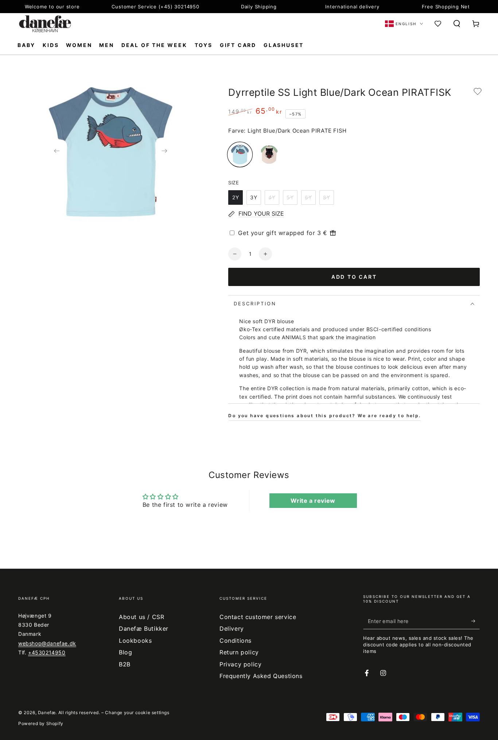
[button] (456, 24)
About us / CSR (141, 616)
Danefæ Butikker (143, 628)
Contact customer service (257, 616)
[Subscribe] (475, 621)
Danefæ (47, 712)
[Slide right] (164, 151)
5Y (290, 197)
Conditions (235, 640)
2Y (235, 197)
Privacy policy (240, 664)
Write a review (313, 500)
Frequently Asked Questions (261, 676)
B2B (125, 664)
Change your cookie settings (137, 712)
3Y (253, 197)
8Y (326, 197)
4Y (272, 197)
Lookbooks (135, 640)
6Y (308, 197)
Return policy (239, 652)
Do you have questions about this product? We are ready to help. (324, 415)
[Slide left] (57, 151)
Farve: (237, 130)
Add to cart (354, 277)
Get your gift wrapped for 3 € (282, 232)
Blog (125, 652)
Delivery (231, 628)
